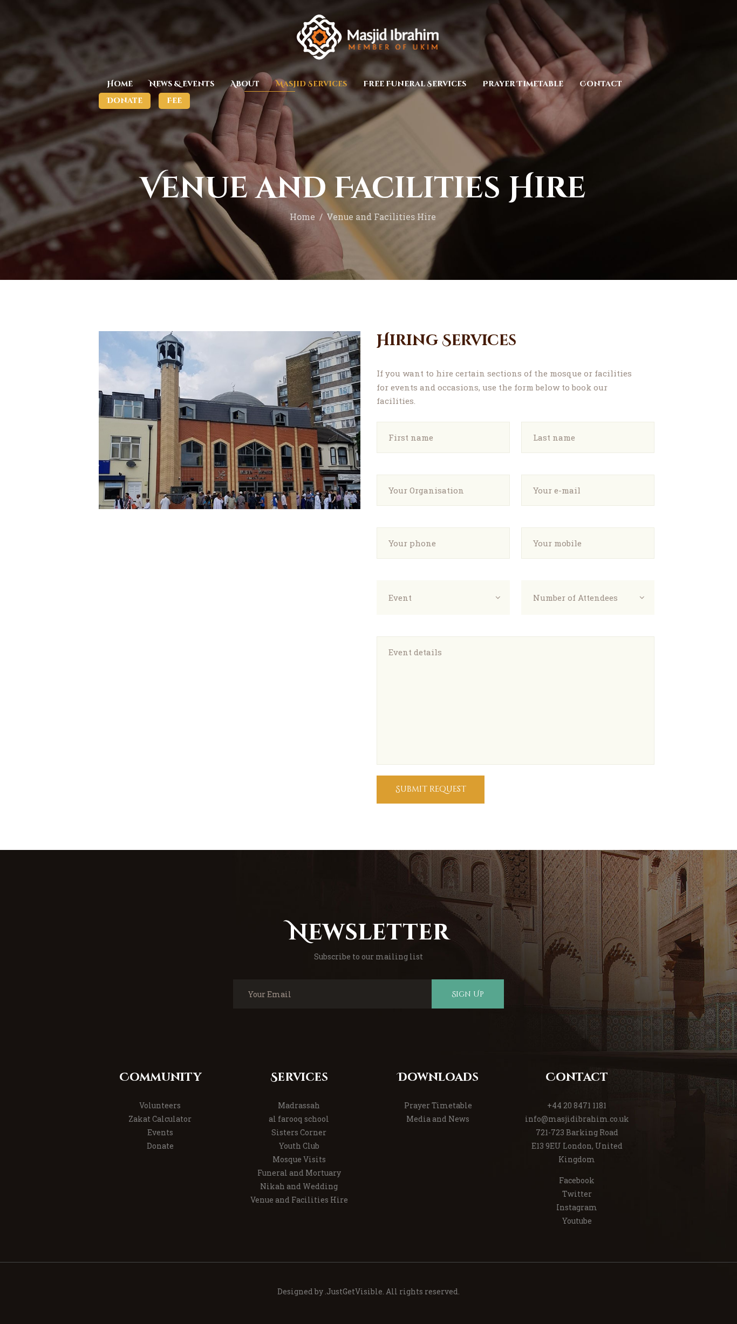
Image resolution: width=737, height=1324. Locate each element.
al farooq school (299, 1119)
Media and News (437, 1119)
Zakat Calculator (160, 1119)
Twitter (577, 1194)
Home (302, 216)
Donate (160, 1146)
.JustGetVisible (354, 1291)
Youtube (577, 1221)
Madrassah (299, 1105)
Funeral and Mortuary (299, 1173)
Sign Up (468, 994)
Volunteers (160, 1105)
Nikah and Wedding (299, 1186)
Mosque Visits (299, 1159)
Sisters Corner (298, 1132)
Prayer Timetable (438, 1105)
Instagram (576, 1207)
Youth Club (299, 1146)
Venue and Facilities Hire (299, 1200)
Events (160, 1132)
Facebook (577, 1180)
